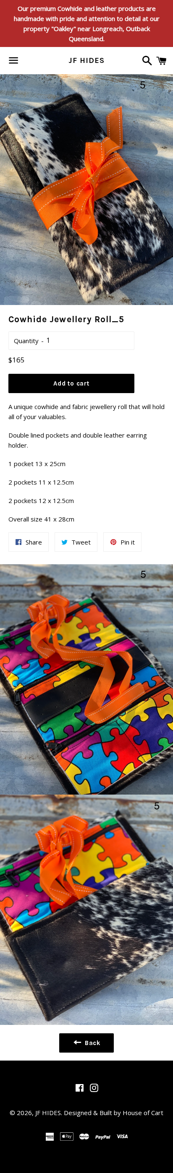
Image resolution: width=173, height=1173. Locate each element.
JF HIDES (86, 60)
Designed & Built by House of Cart (113, 1112)
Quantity (26, 340)
